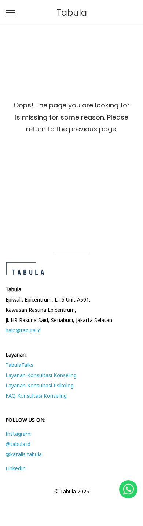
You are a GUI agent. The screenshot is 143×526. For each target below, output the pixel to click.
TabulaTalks (19, 364)
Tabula (71, 13)
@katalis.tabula (24, 454)
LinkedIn (16, 468)
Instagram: (19, 433)
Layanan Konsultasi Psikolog (40, 385)
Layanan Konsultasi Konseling (41, 375)
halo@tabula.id (23, 330)
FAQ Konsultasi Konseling (36, 395)
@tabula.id (18, 444)
